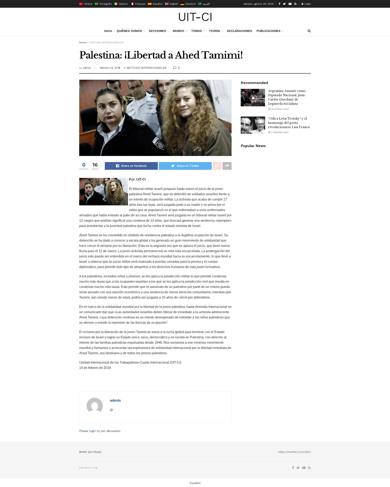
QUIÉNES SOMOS (129, 31)
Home (82, 42)
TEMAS (196, 31)
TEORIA (214, 31)
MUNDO (178, 31)
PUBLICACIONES (269, 31)
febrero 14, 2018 (110, 67)
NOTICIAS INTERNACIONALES (107, 42)
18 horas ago (279, 109)
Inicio (108, 31)
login (92, 431)
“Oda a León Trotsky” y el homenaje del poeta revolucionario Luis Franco (289, 123)
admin (87, 67)
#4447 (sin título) (90, 451)
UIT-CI (195, 17)
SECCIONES (157, 31)
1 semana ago (279, 132)
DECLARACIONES (239, 31)
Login (307, 3)
